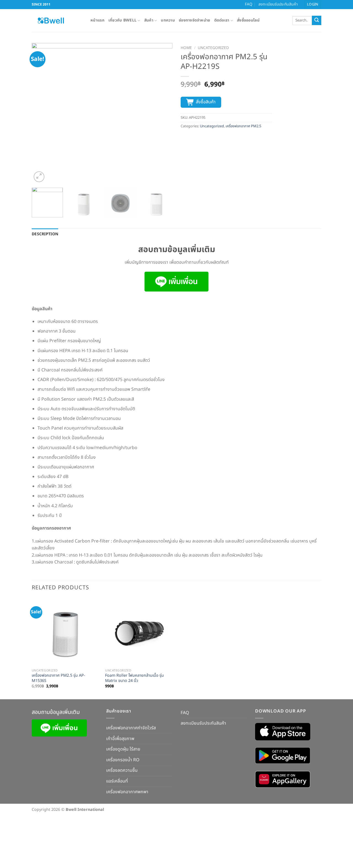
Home (186, 48)
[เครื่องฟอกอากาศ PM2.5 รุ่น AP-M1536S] (66, 632)
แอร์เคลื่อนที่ (117, 781)
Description (45, 234)
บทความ (168, 20)
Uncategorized (213, 48)
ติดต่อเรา (221, 20)
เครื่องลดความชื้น (122, 770)
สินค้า (148, 20)
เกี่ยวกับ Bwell (122, 20)
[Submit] (316, 20)
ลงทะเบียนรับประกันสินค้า (278, 4)
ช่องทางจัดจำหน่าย (194, 20)
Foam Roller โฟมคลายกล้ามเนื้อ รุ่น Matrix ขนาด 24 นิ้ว (134, 678)
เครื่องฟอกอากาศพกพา (127, 792)
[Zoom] (39, 176)
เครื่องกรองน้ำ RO (123, 760)
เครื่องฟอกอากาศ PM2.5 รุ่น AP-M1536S (58, 678)
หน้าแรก (97, 20)
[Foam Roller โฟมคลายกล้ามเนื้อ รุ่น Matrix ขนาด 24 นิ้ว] (139, 632)
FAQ (248, 4)
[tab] (45, 234)
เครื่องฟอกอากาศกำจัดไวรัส (131, 728)
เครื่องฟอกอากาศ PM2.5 (243, 126)
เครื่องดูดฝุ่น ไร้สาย (123, 749)
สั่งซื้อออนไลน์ (248, 20)
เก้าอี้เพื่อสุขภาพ (120, 738)
